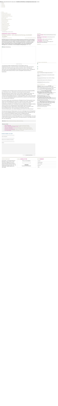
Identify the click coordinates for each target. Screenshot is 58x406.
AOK (49, 86)
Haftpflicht (52, 93)
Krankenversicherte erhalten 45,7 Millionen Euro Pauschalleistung (45, 42)
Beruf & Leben (4, 18)
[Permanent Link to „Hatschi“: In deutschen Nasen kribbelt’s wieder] (45, 66)
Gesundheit (48, 93)
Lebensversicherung (5, 21)
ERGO (40, 93)
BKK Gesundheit (49, 89)
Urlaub (45, 105)
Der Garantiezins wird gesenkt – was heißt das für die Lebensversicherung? (42, 65)
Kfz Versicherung (4, 22)
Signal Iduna (42, 103)
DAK (42, 91)
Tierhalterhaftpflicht (5, 29)
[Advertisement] (18, 81)
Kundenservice (53, 97)
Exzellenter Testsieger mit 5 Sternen (14, 130)
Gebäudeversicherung (5, 28)
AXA (46, 88)
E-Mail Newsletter (40, 162)
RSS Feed (39, 165)
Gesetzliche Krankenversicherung (7, 16)
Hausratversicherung (5, 26)
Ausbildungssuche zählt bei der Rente (43, 82)
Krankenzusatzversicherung (6, 15)
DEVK (53, 92)
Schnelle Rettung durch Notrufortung (41, 70)
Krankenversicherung (44, 97)
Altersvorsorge (44, 86)
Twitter (3, 3)
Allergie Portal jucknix (40, 76)
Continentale (39, 91)
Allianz (39, 86)
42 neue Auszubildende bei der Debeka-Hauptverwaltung (18, 127)
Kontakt (3, 2)
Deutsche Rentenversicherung (44, 91)
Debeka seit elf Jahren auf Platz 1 (17, 126)
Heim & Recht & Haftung (5, 23)
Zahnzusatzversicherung (41, 106)
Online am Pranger (42, 40)
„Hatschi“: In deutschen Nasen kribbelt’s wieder (41, 68)
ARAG (38, 88)
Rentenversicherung (5, 20)
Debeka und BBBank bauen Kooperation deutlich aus (19, 129)
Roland (38, 103)
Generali (44, 93)
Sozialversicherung (48, 103)
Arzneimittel (42, 88)
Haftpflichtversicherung (5, 24)
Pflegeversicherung (52, 98)
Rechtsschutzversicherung (6, 25)
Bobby (38, 73)
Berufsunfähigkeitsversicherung (7, 19)
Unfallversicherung (5, 17)
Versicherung (49, 105)
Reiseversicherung (5, 27)
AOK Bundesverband (48, 87)
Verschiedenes (4, 30)
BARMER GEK (51, 88)
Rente (38, 102)
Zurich (46, 106)
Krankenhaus (47, 96)
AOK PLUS (54, 87)
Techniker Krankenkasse (43, 104)
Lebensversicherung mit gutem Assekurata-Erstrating (17, 125)
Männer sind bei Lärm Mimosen (44, 39)
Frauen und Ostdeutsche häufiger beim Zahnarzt (44, 72)
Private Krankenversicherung (42, 99)
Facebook (39, 160)
